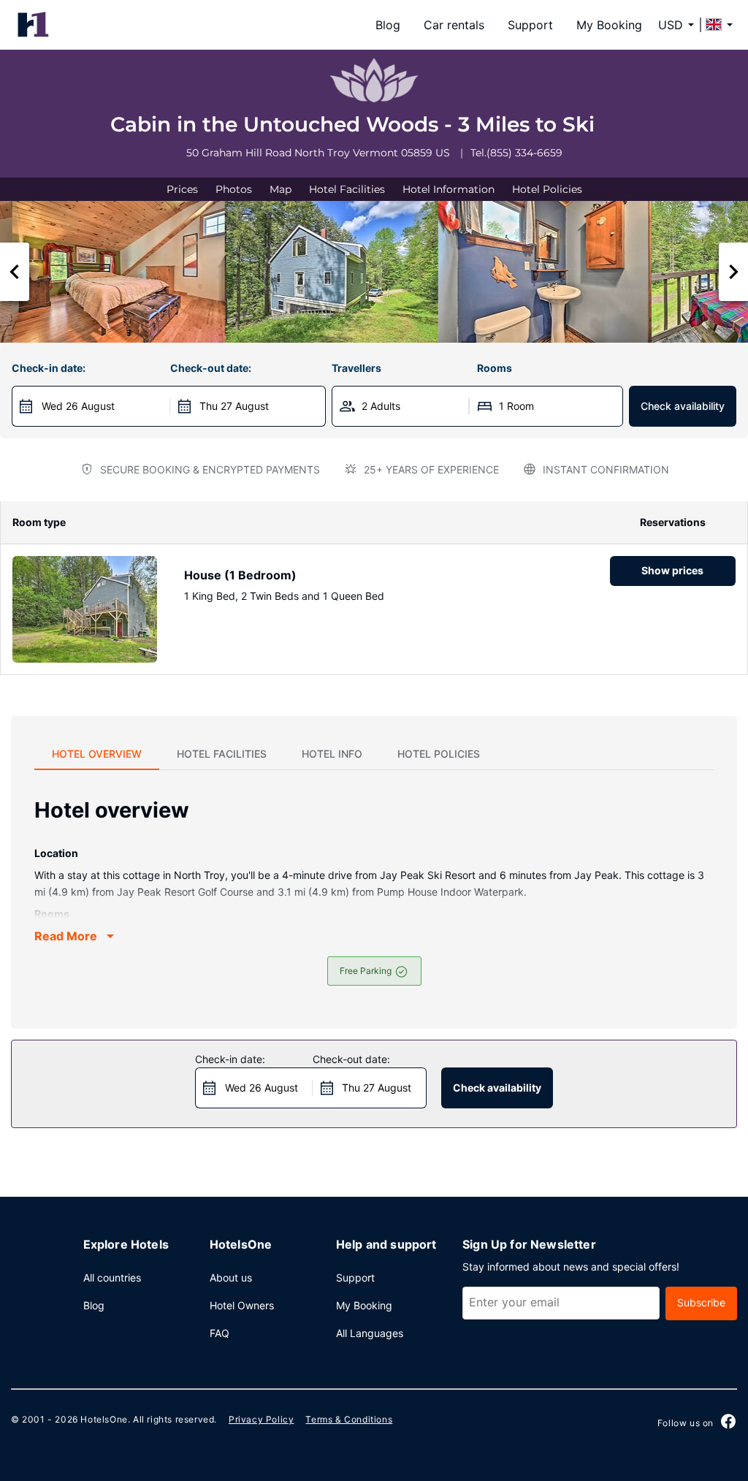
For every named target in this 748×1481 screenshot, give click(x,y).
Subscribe (701, 1302)
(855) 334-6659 (524, 152)
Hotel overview (97, 753)
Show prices (672, 570)
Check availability (683, 406)
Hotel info (332, 753)
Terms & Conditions (348, 1419)
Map (280, 189)
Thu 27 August (234, 406)
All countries (112, 1277)
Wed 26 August (78, 406)
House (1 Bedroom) (240, 575)
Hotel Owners (242, 1305)
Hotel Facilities (347, 189)
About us (231, 1277)
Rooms (494, 368)
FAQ (219, 1333)
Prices (182, 189)
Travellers (356, 368)
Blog (387, 25)
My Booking (609, 25)
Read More (65, 936)
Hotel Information (448, 189)
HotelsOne (103, 1419)
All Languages (369, 1333)
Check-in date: (48, 368)
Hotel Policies (547, 189)
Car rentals (454, 25)
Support (530, 25)
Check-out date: (210, 368)
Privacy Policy (261, 1419)
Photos (233, 189)
